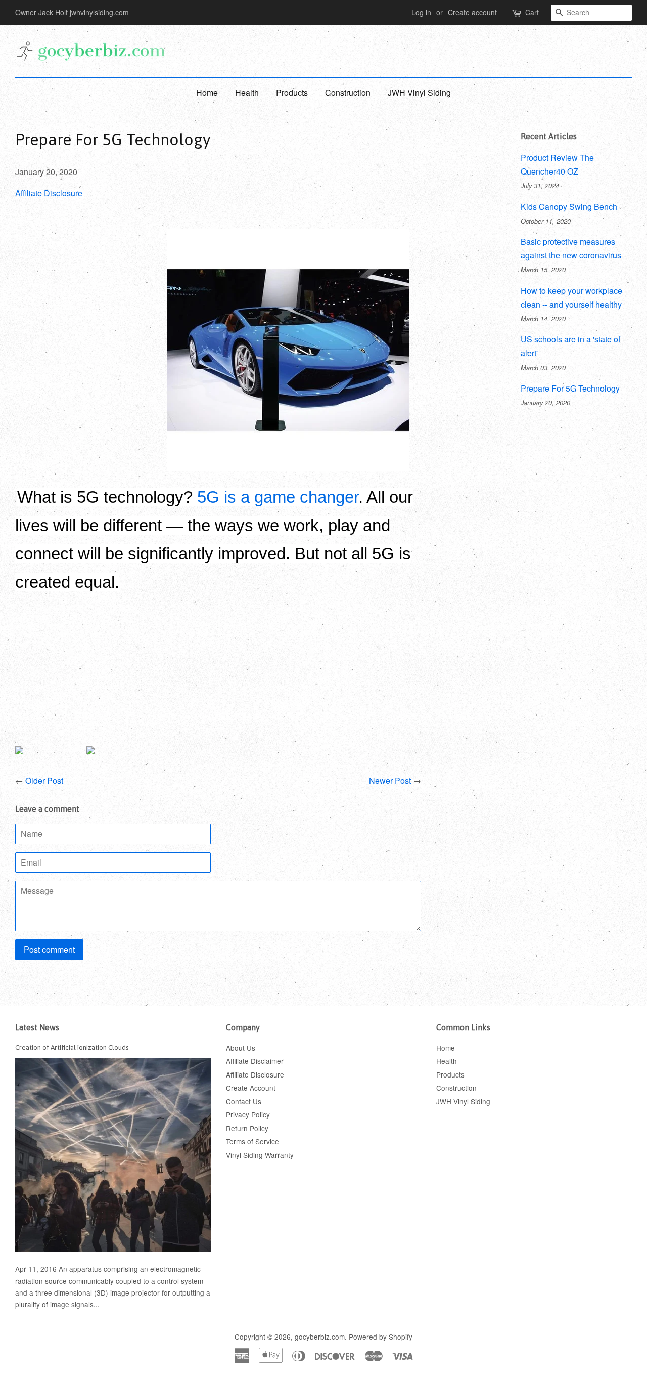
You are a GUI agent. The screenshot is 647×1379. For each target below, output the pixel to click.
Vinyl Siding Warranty (260, 1155)
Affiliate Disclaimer (255, 1061)
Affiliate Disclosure (48, 193)
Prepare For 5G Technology (570, 388)
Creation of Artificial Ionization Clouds (72, 1047)
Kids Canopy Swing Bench (569, 206)
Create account (472, 12)
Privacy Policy (248, 1114)
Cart (532, 12)
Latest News (37, 1027)
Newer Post (390, 780)
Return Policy (247, 1128)
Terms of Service (252, 1141)
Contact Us (243, 1101)
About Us (240, 1048)
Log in (421, 12)
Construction (348, 92)
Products (292, 92)
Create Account (250, 1088)
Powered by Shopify (380, 1336)
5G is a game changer (277, 497)
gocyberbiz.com (320, 1336)
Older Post (44, 780)
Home (207, 92)
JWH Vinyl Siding (419, 92)
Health (247, 92)
